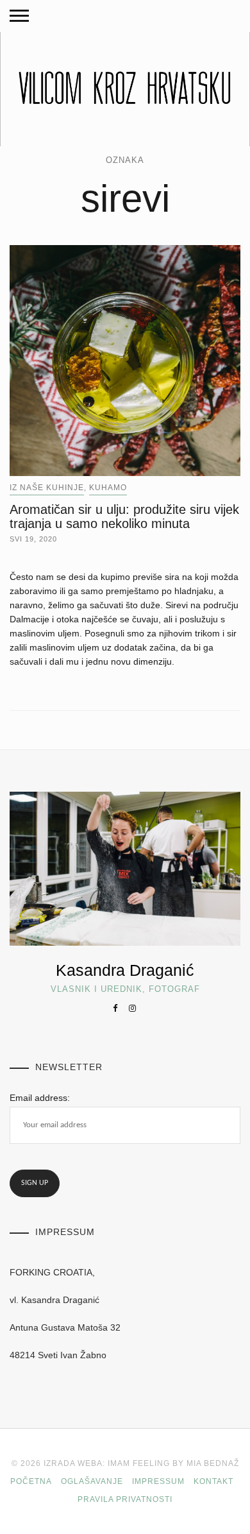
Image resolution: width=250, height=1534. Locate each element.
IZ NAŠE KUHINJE (47, 487)
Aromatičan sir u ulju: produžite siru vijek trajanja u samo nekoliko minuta (124, 516)
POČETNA (31, 1481)
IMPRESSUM (158, 1481)
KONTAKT (213, 1481)
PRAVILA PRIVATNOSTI (125, 1499)
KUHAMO (108, 487)
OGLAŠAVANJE (92, 1481)
